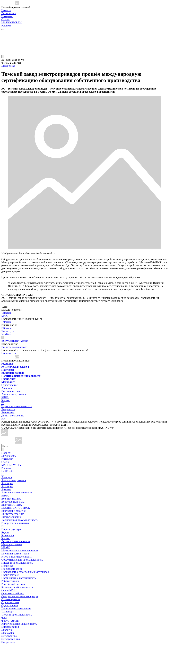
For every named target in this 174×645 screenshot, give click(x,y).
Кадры (5, 532)
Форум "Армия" (10, 620)
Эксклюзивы (8, 13)
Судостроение (9, 385)
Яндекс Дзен (8, 331)
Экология (6, 629)
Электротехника (10, 639)
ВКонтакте (7, 328)
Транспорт (7, 611)
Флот (4, 617)
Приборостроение (11, 568)
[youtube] (3, 40)
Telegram (6, 312)
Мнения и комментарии (15, 553)
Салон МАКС (9, 590)
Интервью (7, 16)
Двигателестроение (12, 415)
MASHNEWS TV (11, 22)
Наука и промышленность (16, 406)
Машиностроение (11, 544)
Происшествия (10, 574)
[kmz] (18, 442)
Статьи (5, 19)
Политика (7, 565)
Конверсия (7, 535)
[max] (3, 36)
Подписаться (8, 353)
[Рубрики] (2, 29)
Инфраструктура (11, 529)
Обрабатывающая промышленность (22, 559)
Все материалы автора (14, 347)
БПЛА (5, 397)
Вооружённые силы (12, 501)
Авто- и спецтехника (13, 394)
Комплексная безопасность (17, 587)
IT (2, 403)
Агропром (7, 486)
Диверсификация (11, 516)
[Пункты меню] (2, 56)
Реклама (6, 25)
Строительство (10, 602)
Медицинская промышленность (19, 550)
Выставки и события (13, 510)
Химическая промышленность (19, 623)
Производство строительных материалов (25, 571)
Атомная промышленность (16, 492)
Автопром (7, 483)
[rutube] (3, 53)
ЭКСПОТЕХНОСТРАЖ (15, 507)
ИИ (3, 418)
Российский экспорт (13, 584)
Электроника (9, 635)
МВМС (5, 547)
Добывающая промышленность (19, 520)
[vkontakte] (3, 44)
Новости (6, 10)
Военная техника (11, 391)
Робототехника (10, 581)
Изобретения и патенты (15, 523)
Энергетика (8, 65)
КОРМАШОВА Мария (14, 340)
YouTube (6, 334)
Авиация (6, 388)
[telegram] (3, 32)
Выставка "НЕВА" (12, 504)
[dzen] (3, 48)
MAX (4, 315)
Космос (5, 400)
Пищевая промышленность (17, 562)
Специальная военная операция (19, 596)
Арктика (6, 489)
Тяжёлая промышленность (16, 614)
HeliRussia (7, 471)
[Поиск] (2, 449)
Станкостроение (10, 599)
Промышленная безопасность (18, 577)
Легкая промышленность (15, 541)
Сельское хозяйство (12, 593)
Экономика (7, 412)
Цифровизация (10, 626)
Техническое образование (16, 608)
